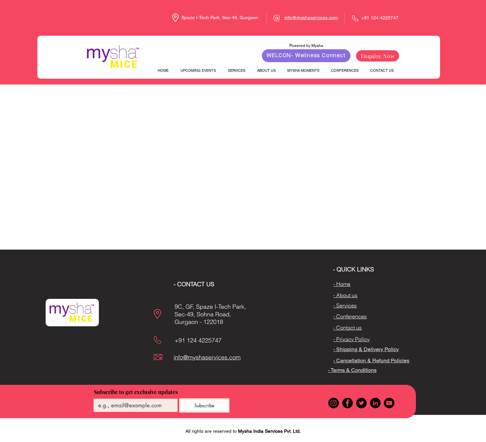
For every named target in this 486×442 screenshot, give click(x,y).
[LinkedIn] (375, 403)
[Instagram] (333, 403)
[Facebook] (347, 403)
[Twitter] (361, 403)
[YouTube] (389, 403)
